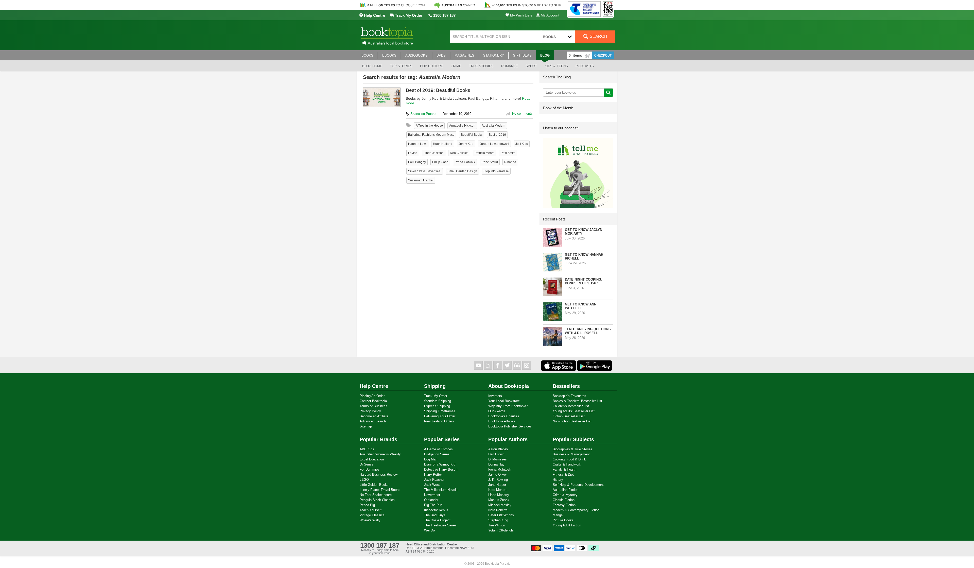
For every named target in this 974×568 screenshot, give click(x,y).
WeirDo (429, 530)
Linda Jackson (434, 153)
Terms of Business (373, 406)
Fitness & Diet (563, 474)
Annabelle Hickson (462, 125)
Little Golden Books (374, 485)
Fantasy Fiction (564, 505)
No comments (522, 113)
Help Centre (374, 15)
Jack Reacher (434, 479)
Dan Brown (496, 454)
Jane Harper (497, 485)
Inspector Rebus (436, 510)
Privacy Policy (370, 411)
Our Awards (496, 411)
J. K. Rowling (498, 479)
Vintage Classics (372, 515)
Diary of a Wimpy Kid (439, 464)
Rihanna (510, 162)
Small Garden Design (462, 171)
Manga (558, 515)
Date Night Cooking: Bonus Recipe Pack (583, 281)
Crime (456, 66)
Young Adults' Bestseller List (574, 411)
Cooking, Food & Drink (569, 459)
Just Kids (521, 144)
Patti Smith (508, 153)
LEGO (364, 479)
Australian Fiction (565, 490)
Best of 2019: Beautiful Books (438, 90)
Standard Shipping (437, 401)
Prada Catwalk (465, 162)
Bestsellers (566, 386)
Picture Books (563, 520)
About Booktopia (508, 386)
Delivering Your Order (439, 416)
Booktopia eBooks (501, 421)
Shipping (435, 386)
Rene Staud (489, 162)
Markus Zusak (498, 500)
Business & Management (571, 454)
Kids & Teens (556, 66)
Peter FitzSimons (501, 515)
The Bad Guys (434, 515)
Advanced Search (373, 421)
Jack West (432, 485)
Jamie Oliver (497, 474)
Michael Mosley (499, 505)
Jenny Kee (466, 144)
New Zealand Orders (439, 421)
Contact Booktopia (373, 401)
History (558, 479)
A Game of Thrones (438, 449)
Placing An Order (372, 396)
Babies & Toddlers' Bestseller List (577, 401)
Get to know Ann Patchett (580, 306)
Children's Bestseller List (571, 406)
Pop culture (431, 66)
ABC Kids (367, 449)
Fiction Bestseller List (569, 416)
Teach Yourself (370, 510)
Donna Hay (496, 464)
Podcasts (585, 66)
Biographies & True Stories (572, 449)
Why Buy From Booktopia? (508, 406)
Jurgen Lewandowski (494, 144)
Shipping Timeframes (439, 411)
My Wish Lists (520, 15)
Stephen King (498, 520)
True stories (481, 66)
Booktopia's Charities (503, 416)
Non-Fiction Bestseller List (572, 421)
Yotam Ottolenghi (501, 530)
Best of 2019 (497, 134)
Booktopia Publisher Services (510, 426)
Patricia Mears (484, 153)
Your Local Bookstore (504, 401)
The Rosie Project (437, 520)
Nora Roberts (498, 510)
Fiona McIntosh (499, 469)
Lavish (412, 153)
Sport (531, 66)
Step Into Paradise (496, 171)
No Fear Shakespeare (376, 495)
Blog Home (372, 66)
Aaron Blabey (498, 449)
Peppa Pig (367, 505)
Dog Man (430, 459)
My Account (549, 15)
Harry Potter (433, 474)
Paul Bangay (417, 162)
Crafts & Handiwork (567, 464)
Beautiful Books (471, 134)
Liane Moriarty (498, 495)
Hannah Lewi (417, 144)
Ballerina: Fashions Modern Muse (431, 134)
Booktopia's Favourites (569, 396)
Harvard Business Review (378, 474)
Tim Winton (496, 525)
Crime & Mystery (565, 495)
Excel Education (372, 459)
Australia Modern (493, 125)
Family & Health (564, 469)
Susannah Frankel (420, 180)
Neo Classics (459, 153)
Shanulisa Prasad (423, 114)
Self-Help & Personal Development (578, 485)
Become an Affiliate (374, 416)
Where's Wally (370, 520)
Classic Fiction (564, 500)
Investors (495, 396)
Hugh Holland (442, 144)
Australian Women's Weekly (380, 454)
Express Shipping (437, 406)
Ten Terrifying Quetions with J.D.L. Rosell (588, 331)
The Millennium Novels (441, 490)
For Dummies (369, 469)
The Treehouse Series (440, 525)
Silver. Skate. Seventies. (424, 171)
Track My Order (408, 15)
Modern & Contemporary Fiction (576, 510)
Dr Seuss (366, 464)
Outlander (431, 500)
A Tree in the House (429, 125)
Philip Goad (440, 162)
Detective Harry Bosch (440, 469)
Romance (509, 66)
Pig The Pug (433, 505)
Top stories (401, 66)
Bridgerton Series (436, 454)
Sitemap (366, 426)
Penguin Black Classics (377, 500)
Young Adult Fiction (567, 525)
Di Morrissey (497, 459)
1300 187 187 (444, 15)
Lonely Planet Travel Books (380, 490)
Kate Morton (497, 490)
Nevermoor (432, 495)
